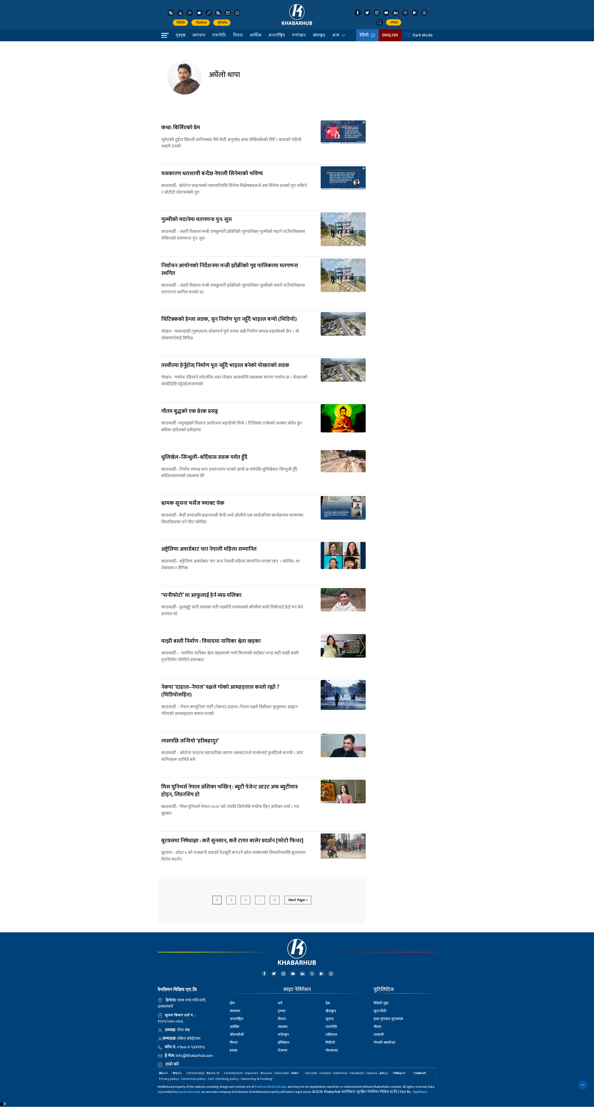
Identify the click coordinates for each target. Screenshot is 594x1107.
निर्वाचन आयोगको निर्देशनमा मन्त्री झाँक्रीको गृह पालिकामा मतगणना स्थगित (229, 269)
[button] (379, 22)
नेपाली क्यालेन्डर (384, 1042)
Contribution (233, 1073)
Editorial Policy (399, 1073)
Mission (266, 1073)
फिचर (234, 1042)
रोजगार (282, 1050)
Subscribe (281, 1073)
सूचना (330, 1019)
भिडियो (180, 22)
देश (328, 1003)
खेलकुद (319, 35)
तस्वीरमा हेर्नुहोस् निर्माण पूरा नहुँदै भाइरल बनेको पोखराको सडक (225, 365)
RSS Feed (294, 1073)
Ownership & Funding (256, 1078)
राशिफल (331, 1035)
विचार (238, 35)
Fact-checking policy (223, 1078)
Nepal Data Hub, (189, 1091)
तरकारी (379, 1035)
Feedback (357, 1073)
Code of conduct (420, 1073)
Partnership (195, 1073)
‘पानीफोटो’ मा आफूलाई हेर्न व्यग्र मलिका (201, 595)
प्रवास (233, 1050)
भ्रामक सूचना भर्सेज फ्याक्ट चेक (192, 503)
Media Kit (177, 1073)
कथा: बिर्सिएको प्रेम (180, 127)
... (260, 900)
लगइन (393, 22)
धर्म (280, 1003)
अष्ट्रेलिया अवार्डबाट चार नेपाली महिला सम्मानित (209, 549)
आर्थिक (255, 35)
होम (232, 1003)
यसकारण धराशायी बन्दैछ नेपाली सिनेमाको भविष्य (212, 173)
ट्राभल (281, 1011)
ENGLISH (390, 35)
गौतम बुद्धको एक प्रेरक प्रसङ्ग (189, 411)
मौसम (377, 1027)
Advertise (340, 1073)
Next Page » (297, 900)
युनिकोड (221, 22)
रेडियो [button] (365, 35)
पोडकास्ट (200, 22)
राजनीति (219, 35)
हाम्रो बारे (172, 1064)
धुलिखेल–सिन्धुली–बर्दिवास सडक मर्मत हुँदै (204, 457)
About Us (163, 1073)
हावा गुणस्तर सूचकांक (388, 1019)
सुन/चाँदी (380, 1011)
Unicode (311, 1073)
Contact (325, 1073)
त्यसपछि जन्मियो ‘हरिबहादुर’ (190, 741)
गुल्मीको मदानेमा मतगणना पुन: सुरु (196, 219)
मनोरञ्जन (299, 35)
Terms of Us (213, 1073)
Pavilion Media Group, (271, 1086)
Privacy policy (169, 1078)
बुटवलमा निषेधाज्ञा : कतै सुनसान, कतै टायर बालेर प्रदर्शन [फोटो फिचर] (232, 840)
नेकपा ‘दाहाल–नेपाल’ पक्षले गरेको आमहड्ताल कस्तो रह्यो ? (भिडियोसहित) (220, 691)
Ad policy (384, 1073)
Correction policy (193, 1078)
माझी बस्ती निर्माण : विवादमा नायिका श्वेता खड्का (211, 641)
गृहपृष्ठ (180, 35)
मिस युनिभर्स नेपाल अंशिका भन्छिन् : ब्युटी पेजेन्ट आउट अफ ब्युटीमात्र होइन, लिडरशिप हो (229, 790)
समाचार (198, 35)
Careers (371, 1073)
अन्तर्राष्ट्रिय (276, 35)
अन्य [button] (335, 35)
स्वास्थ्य (282, 1027)
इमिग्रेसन (283, 1042)
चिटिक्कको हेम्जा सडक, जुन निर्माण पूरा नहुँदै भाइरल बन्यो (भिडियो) (229, 319)
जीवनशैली (237, 1035)
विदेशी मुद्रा (381, 1003)
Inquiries (251, 1073)
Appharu (420, 1092)
